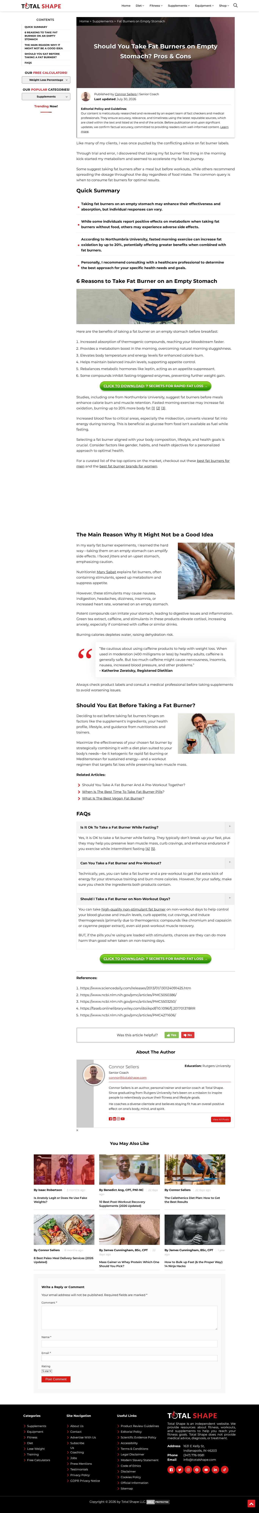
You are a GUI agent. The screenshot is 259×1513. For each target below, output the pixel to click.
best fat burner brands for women (128, 466)
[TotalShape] (41, 5)
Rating (46, 1366)
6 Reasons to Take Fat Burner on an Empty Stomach (41, 36)
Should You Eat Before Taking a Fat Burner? (42, 55)
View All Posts (221, 1119)
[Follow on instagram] (118, 1119)
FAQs (28, 62)
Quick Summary (36, 26)
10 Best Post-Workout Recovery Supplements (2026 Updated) (122, 1204)
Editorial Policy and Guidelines (103, 109)
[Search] (235, 5)
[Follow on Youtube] (123, 1119)
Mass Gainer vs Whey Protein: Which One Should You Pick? (129, 1264)
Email (46, 1353)
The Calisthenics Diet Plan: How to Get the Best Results (192, 1200)
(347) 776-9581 (193, 1455)
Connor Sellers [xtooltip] (126, 94)
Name (46, 1337)
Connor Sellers (124, 1066)
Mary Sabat (106, 572)
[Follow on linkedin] (114, 1119)
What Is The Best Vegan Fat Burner (112, 798)
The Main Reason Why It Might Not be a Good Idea (44, 46)
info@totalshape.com (199, 1460)
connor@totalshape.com (128, 1077)
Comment (49, 1302)
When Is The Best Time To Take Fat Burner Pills (122, 792)
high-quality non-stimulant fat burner (133, 909)
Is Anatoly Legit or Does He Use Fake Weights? (60, 1200)
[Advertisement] (155, 500)
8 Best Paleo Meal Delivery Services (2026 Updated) (63, 1260)
